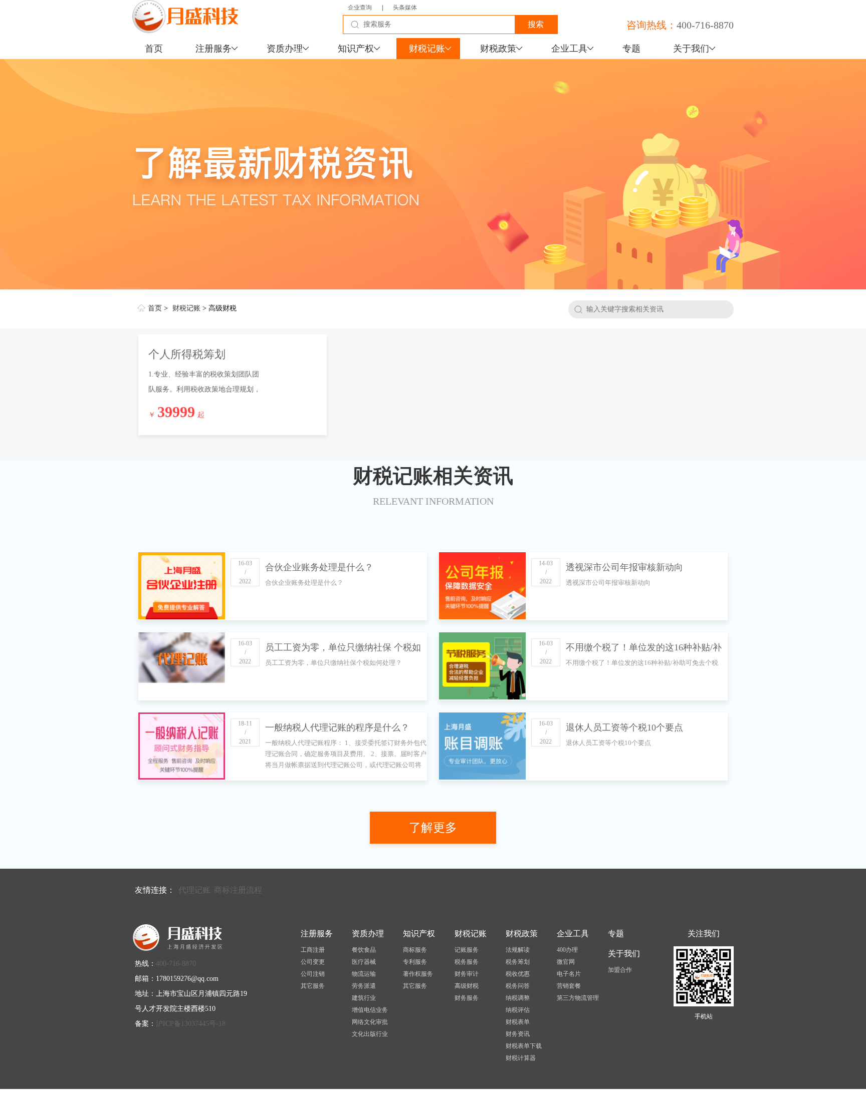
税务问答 (518, 985)
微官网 (566, 961)
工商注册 (313, 949)
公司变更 (313, 961)
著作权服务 (418, 973)
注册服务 (213, 49)
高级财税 (467, 985)
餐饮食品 (364, 949)
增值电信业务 (370, 1009)
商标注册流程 (238, 890)
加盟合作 (620, 969)
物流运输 (364, 973)
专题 (631, 49)
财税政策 (498, 49)
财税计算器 (521, 1057)
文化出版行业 (370, 1033)
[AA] (433, 174)
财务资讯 (518, 1033)
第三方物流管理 (578, 997)
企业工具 (569, 49)
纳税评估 (518, 1009)
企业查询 (360, 7)
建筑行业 (364, 997)
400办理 (567, 949)
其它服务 (313, 985)
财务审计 (467, 973)
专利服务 (415, 961)
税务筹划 (518, 961)
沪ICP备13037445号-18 (191, 1023)
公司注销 (313, 973)
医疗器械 (364, 961)
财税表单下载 (524, 1045)
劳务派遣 (364, 985)
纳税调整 (518, 997)
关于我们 (691, 49)
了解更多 (433, 827)
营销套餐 (569, 985)
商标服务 (415, 949)
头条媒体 (405, 7)
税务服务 (467, 961)
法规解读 (518, 949)
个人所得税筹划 (187, 354)
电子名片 (569, 973)
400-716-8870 (705, 25)
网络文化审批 (370, 1021)
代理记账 (194, 890)
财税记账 (427, 49)
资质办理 (285, 49)
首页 (154, 49)
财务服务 (467, 997)
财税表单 (518, 1021)
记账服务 (467, 949)
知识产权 (356, 49)
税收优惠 (518, 973)
